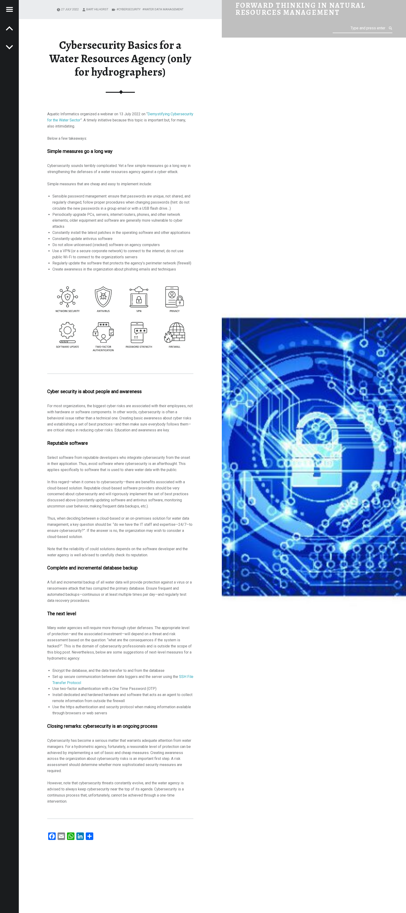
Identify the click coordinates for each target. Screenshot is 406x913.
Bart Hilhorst (97, 9)
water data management (163, 9)
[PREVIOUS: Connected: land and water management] (9, 47)
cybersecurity (129, 9)
